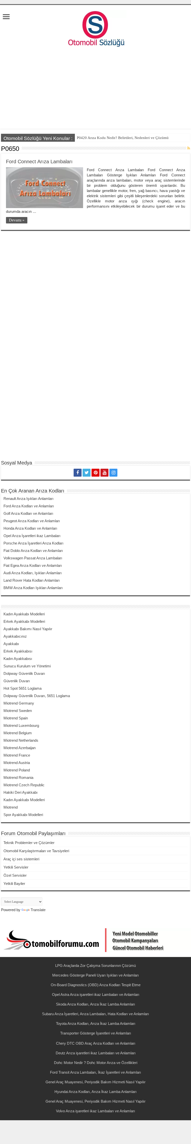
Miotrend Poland (16, 770)
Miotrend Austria (16, 763)
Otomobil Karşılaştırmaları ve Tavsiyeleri (36, 851)
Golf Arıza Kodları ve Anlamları (28, 513)
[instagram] (113, 473)
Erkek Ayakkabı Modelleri (24, 621)
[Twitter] (87, 473)
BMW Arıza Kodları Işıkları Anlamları (33, 588)
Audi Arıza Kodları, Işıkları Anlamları (32, 573)
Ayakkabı (11, 644)
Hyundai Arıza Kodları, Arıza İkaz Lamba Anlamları (95, 1092)
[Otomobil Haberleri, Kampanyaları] (95, 940)
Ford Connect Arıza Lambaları (39, 161)
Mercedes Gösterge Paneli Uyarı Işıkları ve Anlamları (95, 975)
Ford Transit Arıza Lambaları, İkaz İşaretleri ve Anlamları (95, 1072)
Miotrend (10, 807)
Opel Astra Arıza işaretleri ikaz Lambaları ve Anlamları (95, 994)
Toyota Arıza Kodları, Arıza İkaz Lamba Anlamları (95, 1023)
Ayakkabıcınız (15, 636)
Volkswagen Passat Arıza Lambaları (32, 558)
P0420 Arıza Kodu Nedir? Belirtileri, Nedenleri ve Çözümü (123, 138)
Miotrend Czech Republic (24, 785)
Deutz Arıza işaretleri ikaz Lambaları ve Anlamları (96, 1053)
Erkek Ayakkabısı (17, 651)
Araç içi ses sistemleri (21, 859)
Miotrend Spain (15, 718)
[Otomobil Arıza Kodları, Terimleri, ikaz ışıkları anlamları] (95, 27)
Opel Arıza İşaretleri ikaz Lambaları (31, 536)
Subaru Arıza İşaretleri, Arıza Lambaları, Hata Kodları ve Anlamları (95, 1014)
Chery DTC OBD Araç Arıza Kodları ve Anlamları (95, 1043)
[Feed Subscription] (188, 148)
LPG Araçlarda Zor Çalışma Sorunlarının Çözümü (95, 965)
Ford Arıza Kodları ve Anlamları (28, 506)
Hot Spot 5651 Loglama (22, 688)
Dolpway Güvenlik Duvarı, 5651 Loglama (36, 696)
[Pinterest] (95, 473)
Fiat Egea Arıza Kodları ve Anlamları (32, 565)
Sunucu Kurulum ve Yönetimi (27, 666)
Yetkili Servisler (15, 867)
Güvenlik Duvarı (16, 681)
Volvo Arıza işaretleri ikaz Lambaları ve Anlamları (95, 1111)
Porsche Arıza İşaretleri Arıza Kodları (33, 543)
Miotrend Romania (18, 777)
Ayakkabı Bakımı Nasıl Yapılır (27, 629)
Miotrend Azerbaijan (19, 748)
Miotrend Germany (18, 703)
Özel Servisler (15, 875)
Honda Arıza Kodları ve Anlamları (30, 528)
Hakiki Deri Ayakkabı (20, 792)
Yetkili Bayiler (14, 883)
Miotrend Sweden (17, 710)
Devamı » (16, 220)
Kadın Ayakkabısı (17, 658)
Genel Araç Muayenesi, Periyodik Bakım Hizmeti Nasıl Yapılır (95, 1082)
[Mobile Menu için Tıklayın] (6, 17)
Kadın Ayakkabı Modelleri (24, 614)
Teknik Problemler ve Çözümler (28, 843)
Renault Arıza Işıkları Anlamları (28, 498)
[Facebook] (78, 473)
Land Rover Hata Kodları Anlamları (31, 580)
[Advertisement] (95, 89)
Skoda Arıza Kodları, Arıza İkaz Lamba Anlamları (95, 1004)
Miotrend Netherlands (20, 740)
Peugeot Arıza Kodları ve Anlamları (31, 521)
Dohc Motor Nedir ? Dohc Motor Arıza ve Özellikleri (95, 1063)
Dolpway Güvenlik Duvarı (24, 673)
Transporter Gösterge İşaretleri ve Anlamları (95, 1033)
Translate (38, 910)
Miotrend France (16, 755)
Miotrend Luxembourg (21, 725)
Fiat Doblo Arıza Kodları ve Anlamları (33, 550)
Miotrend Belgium (17, 733)
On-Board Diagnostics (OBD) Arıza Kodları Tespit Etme (96, 985)
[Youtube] (104, 473)
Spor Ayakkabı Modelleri (23, 815)
